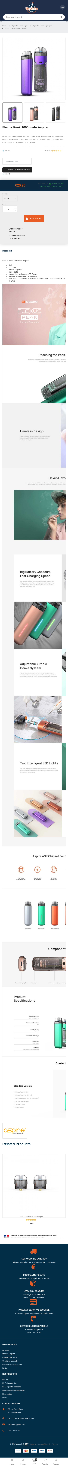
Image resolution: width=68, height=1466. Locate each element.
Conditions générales (10, 1361)
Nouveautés (7, 1394)
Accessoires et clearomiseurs (13, 1390)
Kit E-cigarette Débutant (11, 1387)
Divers (4, 1397)
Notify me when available (19, 170)
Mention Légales (8, 1354)
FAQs (4, 1368)
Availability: (43, 184)
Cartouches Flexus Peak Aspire (31, 1217)
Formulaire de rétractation (12, 1365)
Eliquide (5, 1380)
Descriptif (7, 251)
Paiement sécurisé (9, 1357)
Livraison (5, 1350)
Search (61, 17)
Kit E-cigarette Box (9, 1383)
